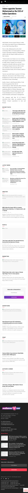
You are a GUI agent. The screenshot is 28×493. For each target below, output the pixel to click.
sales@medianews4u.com (6, 430)
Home (3, 6)
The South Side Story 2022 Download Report (9, 485)
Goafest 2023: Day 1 (5, 483)
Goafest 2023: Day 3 (5, 482)
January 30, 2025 (16, 123)
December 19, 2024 (6, 356)
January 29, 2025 (16, 156)
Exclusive (3, 489)
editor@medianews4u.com (7, 423)
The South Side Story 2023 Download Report (9, 480)
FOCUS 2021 (22, 488)
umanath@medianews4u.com (7, 424)
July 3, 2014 (14, 16)
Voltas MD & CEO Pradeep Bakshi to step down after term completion (18, 127)
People (7, 6)
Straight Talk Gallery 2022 (15, 483)
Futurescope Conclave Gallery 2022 (8, 486)
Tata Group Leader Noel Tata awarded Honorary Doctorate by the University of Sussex (18, 112)
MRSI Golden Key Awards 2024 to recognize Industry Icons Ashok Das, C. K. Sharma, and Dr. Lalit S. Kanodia (13, 209)
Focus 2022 (22, 485)
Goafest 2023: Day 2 (14, 482)
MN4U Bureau (7, 16)
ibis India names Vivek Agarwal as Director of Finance (17, 153)
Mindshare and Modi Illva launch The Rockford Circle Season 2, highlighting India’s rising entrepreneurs (17, 453)
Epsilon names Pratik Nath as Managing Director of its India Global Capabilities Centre (19, 120)
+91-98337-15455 (13, 429)
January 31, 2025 (16, 115)
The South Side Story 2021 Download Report (9, 488)
